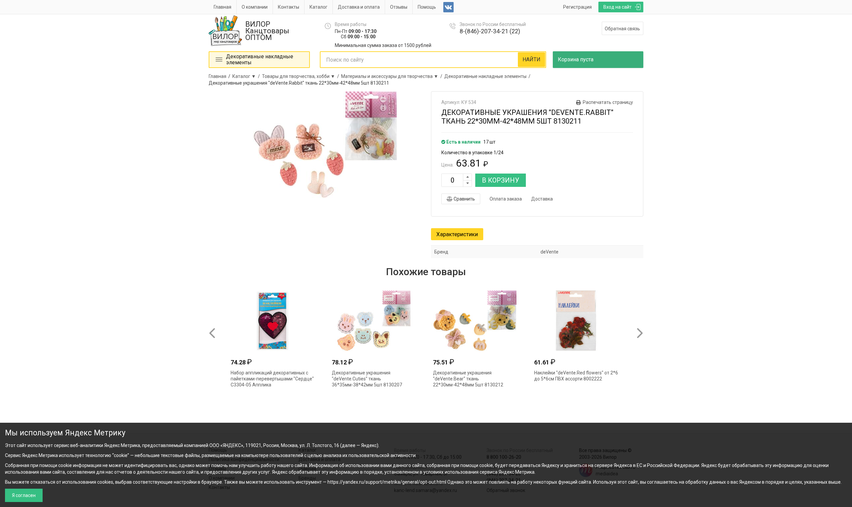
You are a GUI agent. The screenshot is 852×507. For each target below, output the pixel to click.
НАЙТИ (531, 59)
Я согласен (24, 495)
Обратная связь (622, 28)
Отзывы (398, 7)
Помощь (427, 7)
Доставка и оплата (359, 7)
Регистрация (577, 7)
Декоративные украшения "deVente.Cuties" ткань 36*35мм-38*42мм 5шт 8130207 (367, 378)
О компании (255, 7)
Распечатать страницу (608, 102)
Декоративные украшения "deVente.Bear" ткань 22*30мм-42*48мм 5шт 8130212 (468, 378)
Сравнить (464, 199)
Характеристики (457, 234)
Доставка (542, 199)
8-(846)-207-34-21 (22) (490, 31)
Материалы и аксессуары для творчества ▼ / (392, 76)
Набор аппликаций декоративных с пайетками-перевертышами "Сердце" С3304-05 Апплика (272, 378)
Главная (222, 7)
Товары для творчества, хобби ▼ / (301, 76)
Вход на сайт (617, 7)
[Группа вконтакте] (448, 7)
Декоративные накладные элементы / (488, 76)
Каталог (318, 7)
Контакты (288, 7)
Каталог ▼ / (247, 76)
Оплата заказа (506, 199)
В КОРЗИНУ (500, 180)
